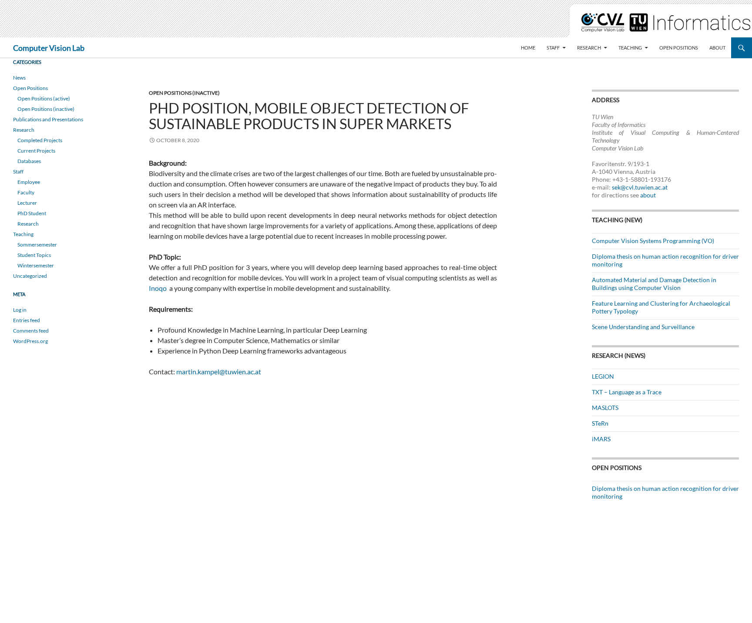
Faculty (25, 192)
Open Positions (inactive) (184, 93)
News (19, 77)
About (717, 47)
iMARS (601, 439)
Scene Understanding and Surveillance (643, 326)
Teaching (630, 47)
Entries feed (26, 320)
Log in (20, 310)
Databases (29, 161)
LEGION (603, 376)
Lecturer (27, 203)
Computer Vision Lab (48, 48)
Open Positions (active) (43, 98)
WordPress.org (30, 341)
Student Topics (34, 255)
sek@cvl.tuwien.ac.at (640, 187)
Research (589, 47)
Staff (553, 47)
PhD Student (31, 213)
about (648, 195)
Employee (28, 182)
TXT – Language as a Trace (626, 392)
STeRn (600, 423)
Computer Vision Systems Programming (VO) (653, 240)
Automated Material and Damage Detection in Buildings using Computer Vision (654, 283)
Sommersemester (37, 244)
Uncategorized (30, 276)
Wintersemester (35, 265)
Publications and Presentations (48, 119)
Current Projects (36, 150)
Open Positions (678, 47)
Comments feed (31, 330)
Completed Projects (39, 140)
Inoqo (158, 288)
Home (528, 47)
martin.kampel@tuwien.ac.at (218, 371)
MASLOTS (605, 407)
